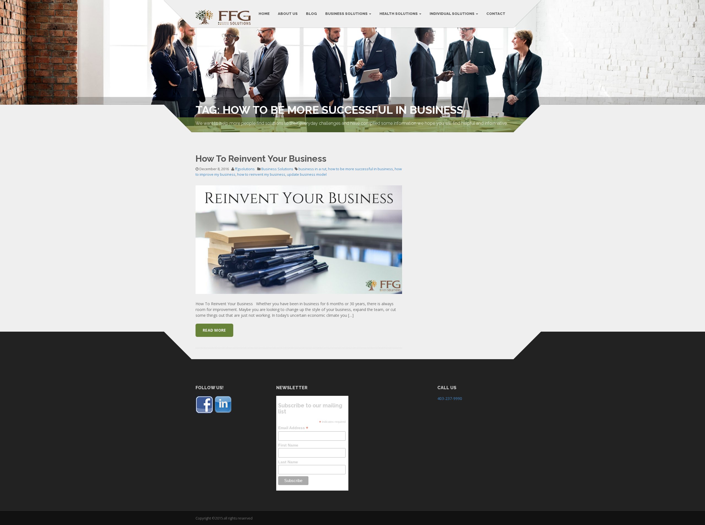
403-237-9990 (449, 398)
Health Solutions (399, 14)
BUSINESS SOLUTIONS (346, 14)
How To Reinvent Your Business (261, 158)
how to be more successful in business (360, 168)
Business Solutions (277, 168)
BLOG (311, 14)
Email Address (293, 428)
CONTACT (495, 14)
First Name (288, 445)
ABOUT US (288, 14)
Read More (214, 330)
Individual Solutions (452, 14)
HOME (264, 14)
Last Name (288, 462)
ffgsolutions (245, 168)
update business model (307, 174)
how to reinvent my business (261, 174)
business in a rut (312, 168)
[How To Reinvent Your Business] (299, 239)
